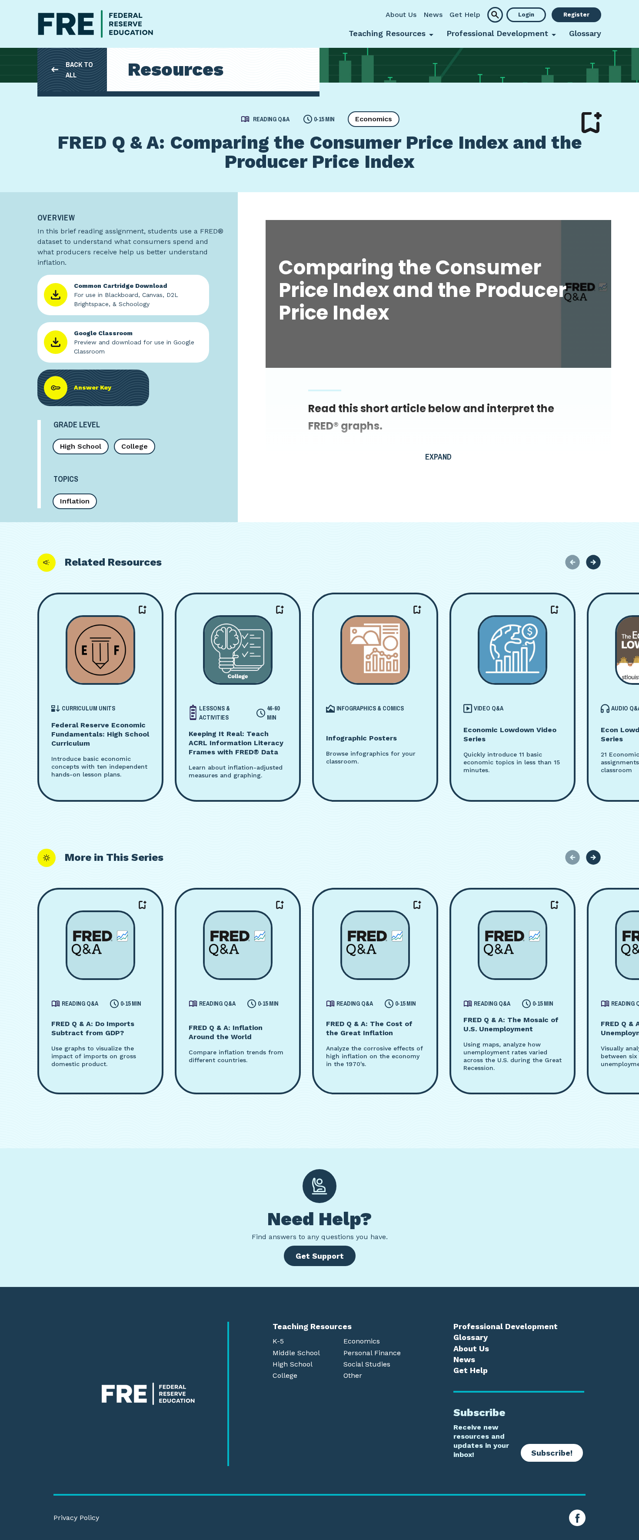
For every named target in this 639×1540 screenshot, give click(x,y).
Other (352, 1375)
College (134, 446)
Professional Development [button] (497, 33)
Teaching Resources (312, 1326)
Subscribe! (551, 1452)
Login (526, 14)
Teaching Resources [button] (387, 33)
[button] (495, 15)
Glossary (585, 33)
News (433, 14)
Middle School (296, 1353)
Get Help (464, 14)
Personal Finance (372, 1353)
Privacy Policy (76, 1517)
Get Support (320, 1255)
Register (576, 14)
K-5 (278, 1341)
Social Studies (366, 1364)
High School (80, 446)
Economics (373, 119)
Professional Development (505, 1326)
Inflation (75, 501)
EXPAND (438, 456)
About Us (401, 14)
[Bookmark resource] (591, 122)
